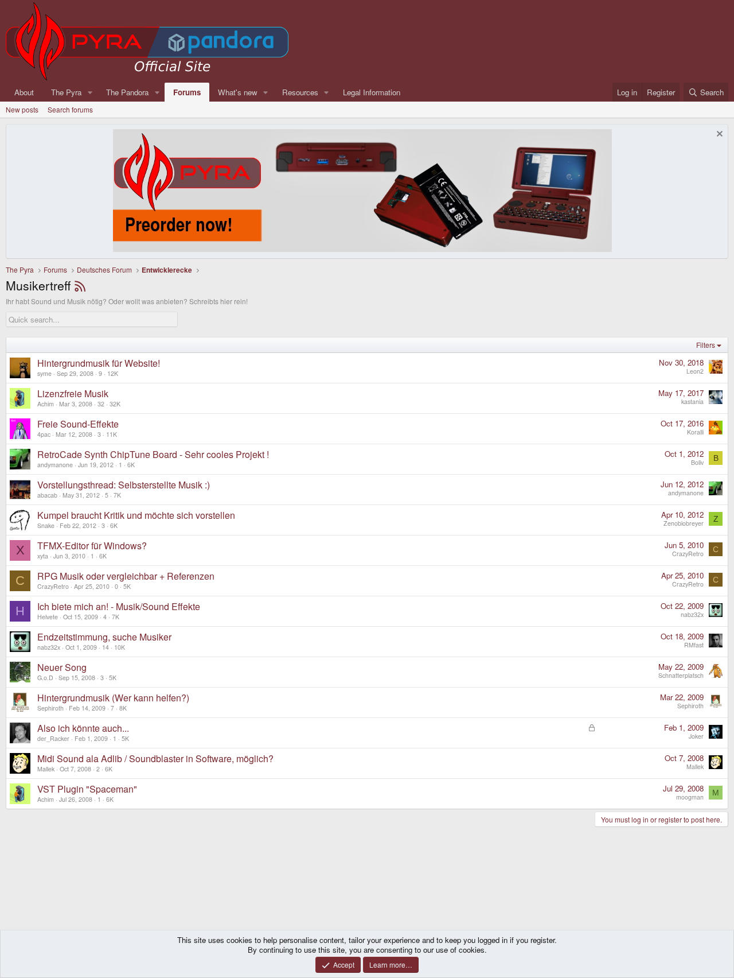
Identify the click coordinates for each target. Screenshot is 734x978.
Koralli (695, 432)
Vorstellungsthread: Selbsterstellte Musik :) (123, 484)
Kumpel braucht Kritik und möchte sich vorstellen (136, 515)
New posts (22, 109)
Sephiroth (50, 708)
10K (119, 647)
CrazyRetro (688, 553)
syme (44, 373)
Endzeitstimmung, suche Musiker (104, 636)
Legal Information (371, 92)
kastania (692, 401)
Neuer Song (62, 667)
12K (112, 373)
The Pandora (127, 92)
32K (115, 403)
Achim (45, 403)
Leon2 (695, 371)
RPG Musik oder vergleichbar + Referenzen (125, 576)
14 (105, 647)
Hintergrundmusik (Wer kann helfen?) (113, 697)
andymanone (55, 464)
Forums (187, 92)
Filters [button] (705, 345)
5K (127, 586)
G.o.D (45, 677)
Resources (300, 92)
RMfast (694, 645)
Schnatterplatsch (681, 675)
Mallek (45, 768)
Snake (45, 525)
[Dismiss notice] (718, 135)
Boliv (697, 462)
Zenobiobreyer (683, 523)
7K (117, 495)
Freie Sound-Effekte (78, 423)
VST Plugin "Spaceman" (87, 788)
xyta (42, 556)
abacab (47, 495)
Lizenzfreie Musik (72, 393)
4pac (43, 434)
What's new (237, 92)
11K (111, 434)
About (24, 92)
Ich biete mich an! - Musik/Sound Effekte (118, 606)
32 (100, 403)
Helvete (47, 616)
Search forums (70, 109)
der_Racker (53, 738)
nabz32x (692, 614)
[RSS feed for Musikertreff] (80, 285)
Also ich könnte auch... (83, 728)
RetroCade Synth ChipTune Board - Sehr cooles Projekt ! (153, 454)
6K (131, 464)
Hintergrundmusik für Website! (98, 363)
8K (123, 708)
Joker (696, 736)
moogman (690, 797)
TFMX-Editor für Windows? (92, 545)
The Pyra (66, 92)
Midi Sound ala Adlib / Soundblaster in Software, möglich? (155, 758)
